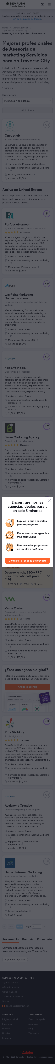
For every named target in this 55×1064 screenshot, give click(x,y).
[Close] (49, 500)
